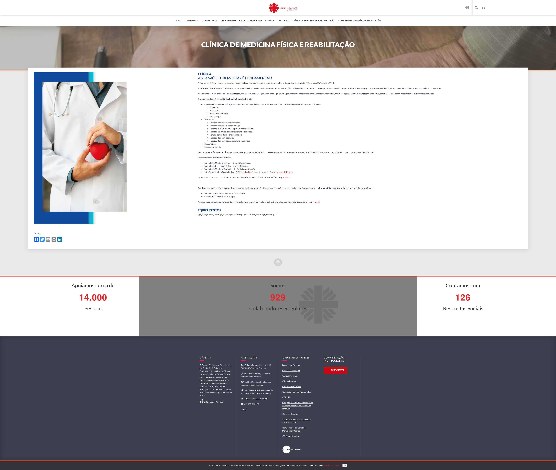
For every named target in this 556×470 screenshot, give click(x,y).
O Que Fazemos (209, 20)
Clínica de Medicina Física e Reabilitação (314, 20)
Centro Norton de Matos (281, 172)
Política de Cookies (332, 465)
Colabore (270, 20)
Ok (345, 465)
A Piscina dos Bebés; (245, 172)
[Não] (552, 465)
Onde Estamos (228, 20)
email (287, 177)
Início (178, 20)
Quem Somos (191, 20)
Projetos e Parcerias (250, 20)
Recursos (284, 20)
